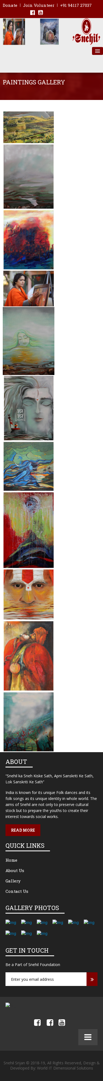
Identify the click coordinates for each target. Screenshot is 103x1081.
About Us (14, 870)
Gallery (13, 881)
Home (11, 860)
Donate (10, 5)
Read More (23, 830)
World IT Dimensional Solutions (65, 1068)
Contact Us (16, 891)
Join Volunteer (38, 5)
